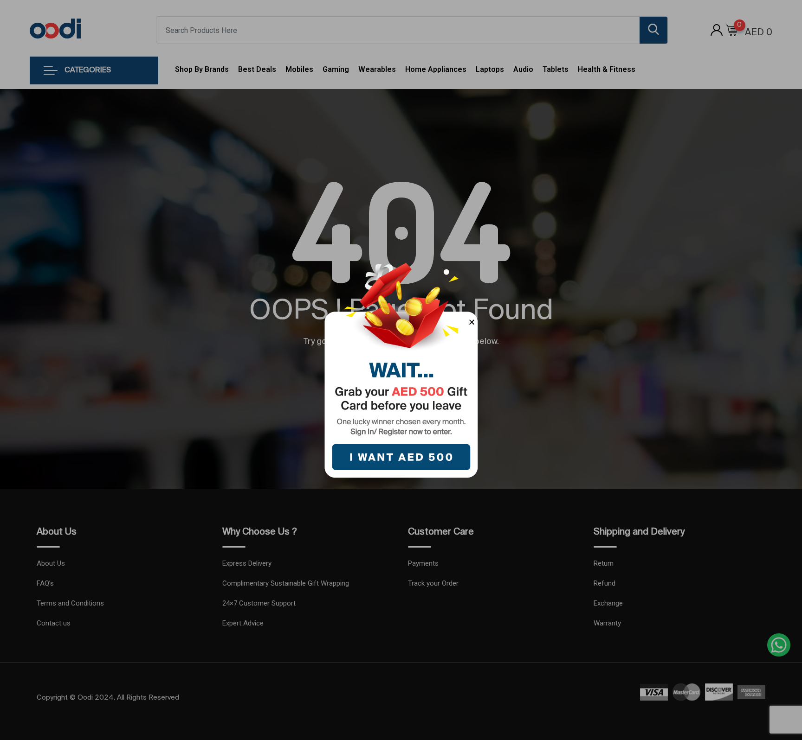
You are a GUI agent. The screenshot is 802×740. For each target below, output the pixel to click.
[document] (401, 370)
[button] (471, 322)
